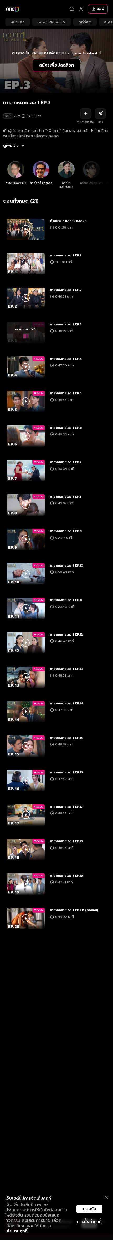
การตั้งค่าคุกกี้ (89, 1221)
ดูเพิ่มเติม (11, 145)
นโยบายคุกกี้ (16, 1231)
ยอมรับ (89, 1209)
